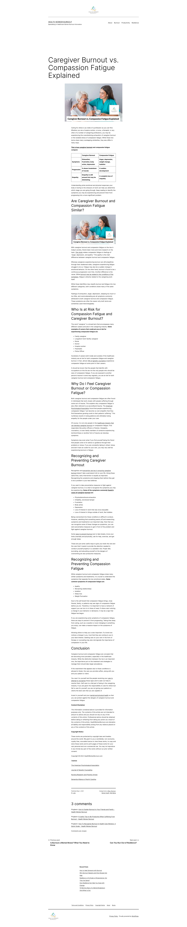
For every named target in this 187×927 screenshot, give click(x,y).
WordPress (135, 916)
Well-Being (113, 793)
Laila (74, 793)
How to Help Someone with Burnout (91, 870)
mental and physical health (99, 695)
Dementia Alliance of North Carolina (83, 779)
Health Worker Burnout (60, 22)
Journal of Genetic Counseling (81, 770)
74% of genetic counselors (97, 361)
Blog (109, 791)
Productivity (126, 23)
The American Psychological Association (85, 765)
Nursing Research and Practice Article (84, 775)
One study (79, 252)
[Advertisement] (93, 43)
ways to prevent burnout (84, 534)
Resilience (135, 23)
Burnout (117, 23)
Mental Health (105, 793)
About (110, 23)
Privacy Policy (113, 916)
